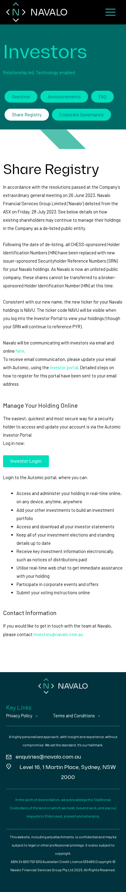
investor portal (64, 367)
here (20, 351)
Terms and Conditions (74, 715)
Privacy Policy (19, 715)
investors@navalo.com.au (58, 634)
